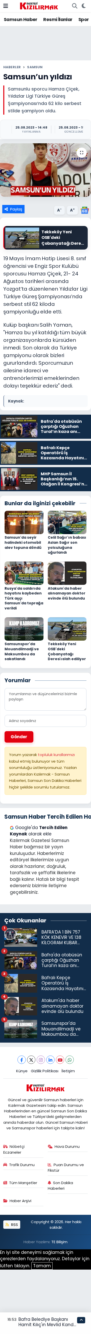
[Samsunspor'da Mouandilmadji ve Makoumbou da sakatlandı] (24, 629)
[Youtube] (60, 1060)
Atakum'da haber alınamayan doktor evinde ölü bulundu (66, 593)
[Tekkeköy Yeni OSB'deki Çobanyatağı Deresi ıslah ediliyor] (67, 629)
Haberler (12, 67)
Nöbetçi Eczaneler (14, 1149)
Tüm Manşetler (23, 1182)
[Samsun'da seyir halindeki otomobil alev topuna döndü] (24, 522)
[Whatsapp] (69, 1060)
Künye (22, 1071)
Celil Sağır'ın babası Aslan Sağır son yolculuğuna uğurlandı (67, 545)
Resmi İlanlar (57, 19)
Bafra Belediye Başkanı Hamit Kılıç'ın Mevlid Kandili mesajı (47, 1324)
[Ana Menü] (5, 6)
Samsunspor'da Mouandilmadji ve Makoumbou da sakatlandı (22, 651)
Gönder (19, 737)
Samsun (34, 67)
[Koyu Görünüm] (83, 6)
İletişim (68, 1071)
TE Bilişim (59, 1241)
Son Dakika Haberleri (60, 1185)
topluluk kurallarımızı (56, 754)
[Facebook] (21, 1060)
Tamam (42, 1266)
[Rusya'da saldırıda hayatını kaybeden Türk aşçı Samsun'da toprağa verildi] (24, 573)
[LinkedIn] (50, 1060)
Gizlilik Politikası (44, 1071)
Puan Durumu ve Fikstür (66, 1167)
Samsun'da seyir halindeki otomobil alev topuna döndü (23, 542)
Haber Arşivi (20, 1200)
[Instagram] (41, 1060)
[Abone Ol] (84, 210)
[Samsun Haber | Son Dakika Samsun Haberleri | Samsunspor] (39, 6)
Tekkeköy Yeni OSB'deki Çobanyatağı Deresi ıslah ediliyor (67, 651)
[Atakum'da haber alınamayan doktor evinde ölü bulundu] (67, 573)
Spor (83, 19)
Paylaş (16, 209)
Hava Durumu (67, 1146)
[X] (31, 1060)
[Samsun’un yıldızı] (45, 170)
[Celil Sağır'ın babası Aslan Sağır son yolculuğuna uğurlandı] (67, 522)
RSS (14, 1224)
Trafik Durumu (22, 1164)
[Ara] (74, 6)
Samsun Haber (20, 19)
